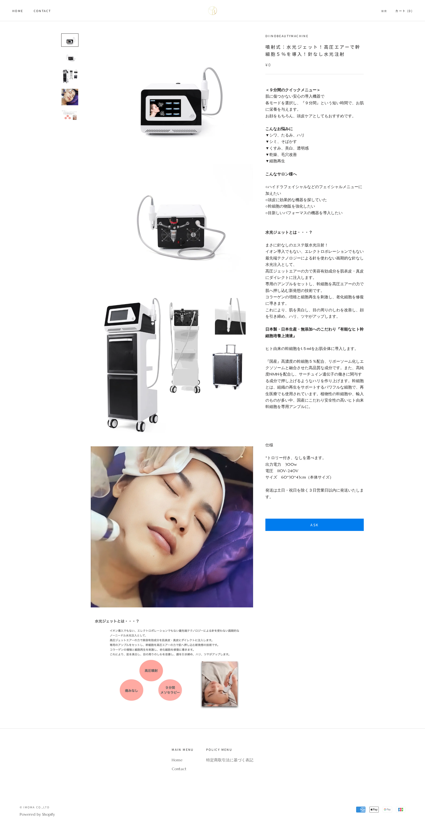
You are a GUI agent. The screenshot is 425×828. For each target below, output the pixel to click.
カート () (404, 11)
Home (17, 11)
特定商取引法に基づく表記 (229, 759)
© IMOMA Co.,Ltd (35, 807)
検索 (384, 11)
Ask (314, 524)
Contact (42, 11)
